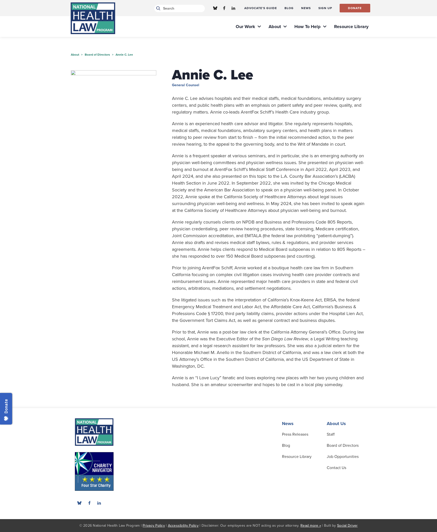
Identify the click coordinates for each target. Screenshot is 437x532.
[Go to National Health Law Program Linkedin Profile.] (233, 8)
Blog (286, 445)
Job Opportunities (343, 456)
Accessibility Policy (183, 525)
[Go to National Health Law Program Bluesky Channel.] (215, 8)
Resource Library (297, 456)
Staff (331, 434)
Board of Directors (343, 445)
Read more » (310, 525)
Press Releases (295, 434)
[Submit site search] (157, 8)
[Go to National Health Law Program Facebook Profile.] (224, 8)
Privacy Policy (154, 525)
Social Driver (347, 525)
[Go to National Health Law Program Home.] (93, 18)
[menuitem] (261, 8)
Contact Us (336, 467)
